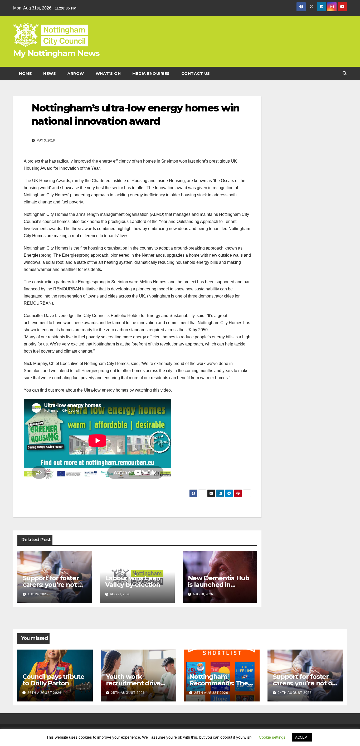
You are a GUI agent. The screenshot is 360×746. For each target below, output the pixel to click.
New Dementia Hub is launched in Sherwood (218, 584)
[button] (345, 73)
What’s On (108, 73)
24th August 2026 (295, 693)
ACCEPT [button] (302, 737)
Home (25, 73)
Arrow (75, 73)
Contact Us (195, 73)
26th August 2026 (44, 693)
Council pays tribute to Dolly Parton (53, 680)
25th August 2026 (128, 693)
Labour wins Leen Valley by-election (132, 581)
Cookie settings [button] (272, 737)
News (49, 73)
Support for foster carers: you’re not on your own (54, 584)
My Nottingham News (56, 53)
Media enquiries (151, 73)
